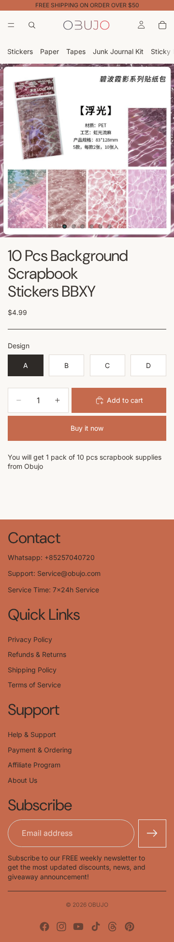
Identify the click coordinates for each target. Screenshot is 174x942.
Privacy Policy (30, 639)
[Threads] (112, 926)
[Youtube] (78, 926)
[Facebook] (44, 926)
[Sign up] (152, 833)
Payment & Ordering (40, 750)
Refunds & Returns (37, 654)
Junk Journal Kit (118, 51)
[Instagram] (61, 926)
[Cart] (162, 25)
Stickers (20, 51)
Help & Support (32, 734)
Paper (49, 51)
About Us (22, 780)
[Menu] (11, 25)
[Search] (32, 25)
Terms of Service (34, 685)
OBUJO (98, 904)
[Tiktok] (96, 926)
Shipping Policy (32, 670)
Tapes (76, 51)
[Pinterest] (129, 926)
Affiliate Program (34, 765)
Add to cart (125, 400)
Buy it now (87, 428)
